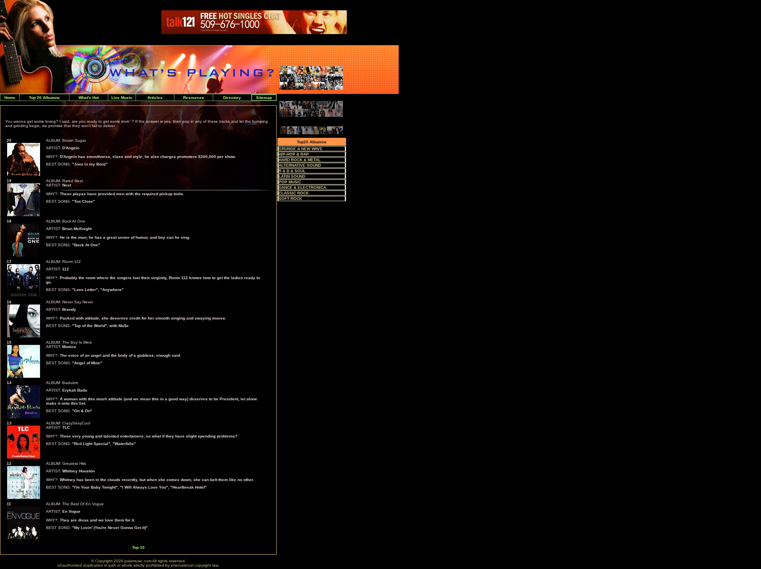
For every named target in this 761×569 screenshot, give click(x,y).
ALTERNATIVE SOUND (300, 165)
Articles (155, 97)
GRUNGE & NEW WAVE (301, 149)
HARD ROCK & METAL (300, 160)
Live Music (121, 97)
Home (9, 97)
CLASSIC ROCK (294, 193)
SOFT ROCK (290, 198)
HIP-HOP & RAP (294, 154)
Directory (232, 97)
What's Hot (88, 97)
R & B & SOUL (292, 171)
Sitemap (264, 97)
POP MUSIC (290, 182)
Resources (193, 97)
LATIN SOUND (292, 176)
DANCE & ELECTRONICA (302, 187)
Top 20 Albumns (44, 97)
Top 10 (138, 547)
